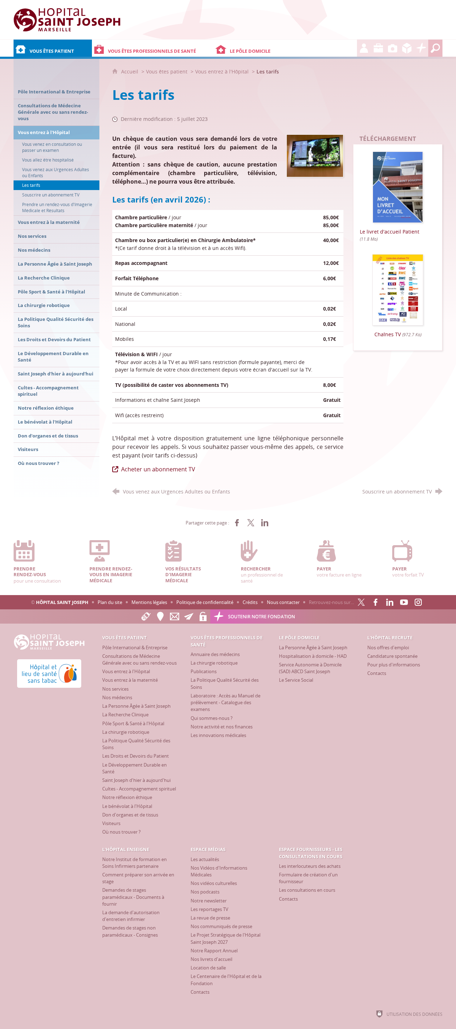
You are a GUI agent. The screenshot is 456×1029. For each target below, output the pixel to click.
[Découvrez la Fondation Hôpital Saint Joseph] (421, 48)
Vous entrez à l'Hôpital (222, 71)
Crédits (250, 602)
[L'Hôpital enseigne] (378, 48)
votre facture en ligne (339, 571)
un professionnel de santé (262, 574)
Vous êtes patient (166, 71)
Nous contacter (283, 602)
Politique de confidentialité (204, 602)
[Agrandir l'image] (314, 155)
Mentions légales (149, 602)
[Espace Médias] (392, 48)
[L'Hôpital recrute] (364, 48)
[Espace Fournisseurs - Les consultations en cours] (407, 48)
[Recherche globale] (435, 48)
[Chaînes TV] (397, 289)
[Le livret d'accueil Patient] (398, 186)
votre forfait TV (408, 571)
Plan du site (110, 602)
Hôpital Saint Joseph (62, 602)
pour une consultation (37, 574)
